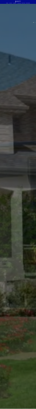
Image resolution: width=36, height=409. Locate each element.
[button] (18, 23)
